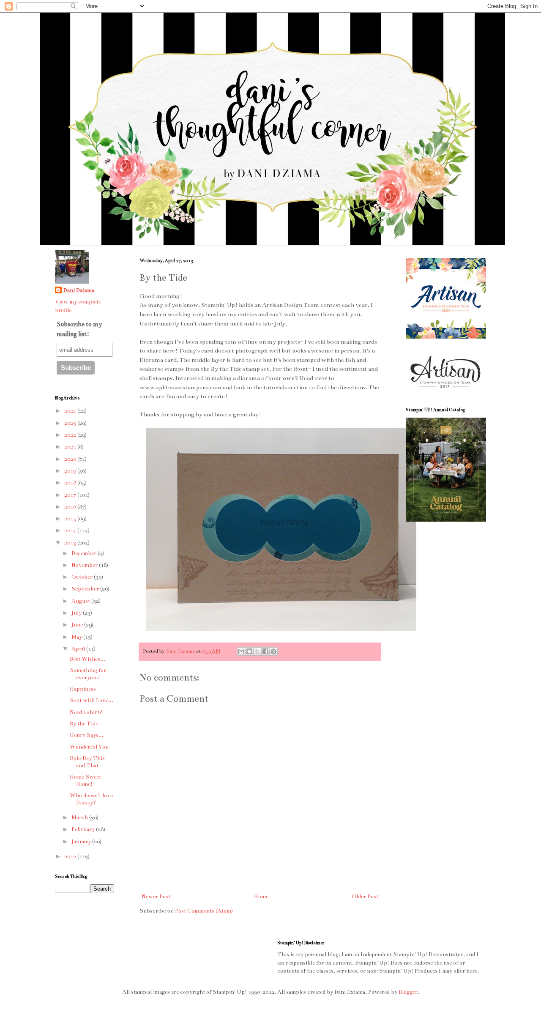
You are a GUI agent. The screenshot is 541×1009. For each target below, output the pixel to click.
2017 (70, 495)
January (81, 841)
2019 (70, 471)
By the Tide (84, 723)
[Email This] (241, 651)
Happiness (83, 689)
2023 (70, 423)
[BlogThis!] (249, 651)
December (84, 553)
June (77, 624)
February (83, 829)
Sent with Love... (91, 700)
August (81, 601)
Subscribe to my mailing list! (79, 328)
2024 (70, 410)
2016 (70, 506)
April (78, 648)
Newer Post (156, 896)
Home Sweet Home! (85, 781)
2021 (70, 446)
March (80, 817)
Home (261, 896)
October (82, 577)
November (85, 565)
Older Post (365, 896)
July (77, 613)
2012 (70, 856)
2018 (70, 482)
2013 (70, 542)
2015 (70, 518)
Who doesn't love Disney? (91, 799)
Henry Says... (87, 735)
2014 (70, 530)
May (77, 637)
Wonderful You (89, 747)
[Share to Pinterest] (273, 651)
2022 (70, 435)
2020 (70, 459)
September (85, 588)
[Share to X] (257, 651)
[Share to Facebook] (265, 651)
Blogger (408, 992)
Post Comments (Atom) (204, 911)
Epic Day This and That (87, 762)
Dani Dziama (181, 651)
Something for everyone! (88, 674)
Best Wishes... (87, 659)
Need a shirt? (86, 712)
